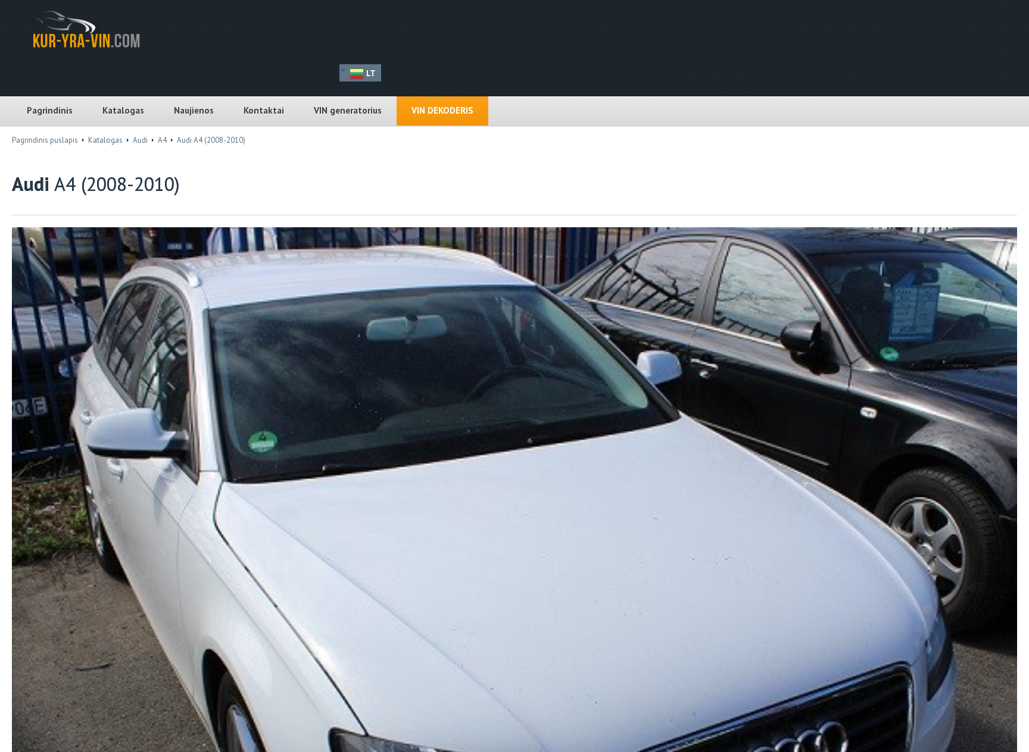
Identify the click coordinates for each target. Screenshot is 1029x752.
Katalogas (123, 110)
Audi (140, 140)
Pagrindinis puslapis (45, 140)
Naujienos (194, 110)
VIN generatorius (348, 110)
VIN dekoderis (442, 110)
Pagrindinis (50, 110)
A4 (162, 140)
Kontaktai (264, 110)
